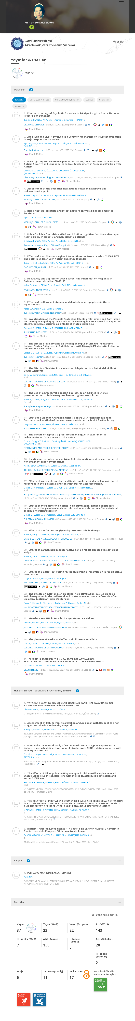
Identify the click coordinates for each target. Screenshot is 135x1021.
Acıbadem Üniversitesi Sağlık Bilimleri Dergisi (45, 245)
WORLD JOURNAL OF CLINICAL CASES (41, 222)
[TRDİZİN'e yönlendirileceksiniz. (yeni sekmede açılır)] (48, 249)
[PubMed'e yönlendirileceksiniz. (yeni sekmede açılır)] (103, 124)
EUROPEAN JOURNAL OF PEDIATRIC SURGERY (44, 381)
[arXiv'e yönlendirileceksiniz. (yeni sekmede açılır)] (100, 669)
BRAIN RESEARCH (32, 669)
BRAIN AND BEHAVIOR (34, 124)
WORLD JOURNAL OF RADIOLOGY (39, 199)
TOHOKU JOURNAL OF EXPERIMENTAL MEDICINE (46, 470)
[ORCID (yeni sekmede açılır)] (32, 27)
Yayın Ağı (29, 72)
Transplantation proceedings (37, 406)
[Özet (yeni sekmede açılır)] (86, 124)
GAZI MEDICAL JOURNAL (35, 267)
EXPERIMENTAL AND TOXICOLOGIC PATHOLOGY (46, 448)
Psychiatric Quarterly (33, 150)
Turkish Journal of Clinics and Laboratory (43, 312)
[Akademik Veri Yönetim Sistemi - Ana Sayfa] (18, 43)
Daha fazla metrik (107, 914)
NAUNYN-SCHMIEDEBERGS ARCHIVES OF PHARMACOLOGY (51, 607)
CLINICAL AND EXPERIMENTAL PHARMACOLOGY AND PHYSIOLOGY (54, 560)
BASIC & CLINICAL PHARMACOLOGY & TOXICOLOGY (48, 538)
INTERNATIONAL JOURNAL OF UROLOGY (42, 582)
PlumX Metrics (35, 129)
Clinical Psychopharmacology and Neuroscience (46, 177)
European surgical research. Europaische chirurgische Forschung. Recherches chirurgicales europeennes (72, 494)
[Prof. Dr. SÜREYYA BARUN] (39, 11)
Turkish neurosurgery (34, 356)
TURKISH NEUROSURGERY (35, 332)
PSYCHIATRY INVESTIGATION (37, 290)
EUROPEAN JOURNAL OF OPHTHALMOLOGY (44, 647)
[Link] (90, 124)
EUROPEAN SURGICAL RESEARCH (39, 519)
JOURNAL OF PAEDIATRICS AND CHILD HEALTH (45, 627)
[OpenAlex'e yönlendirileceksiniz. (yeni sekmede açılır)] (99, 124)
